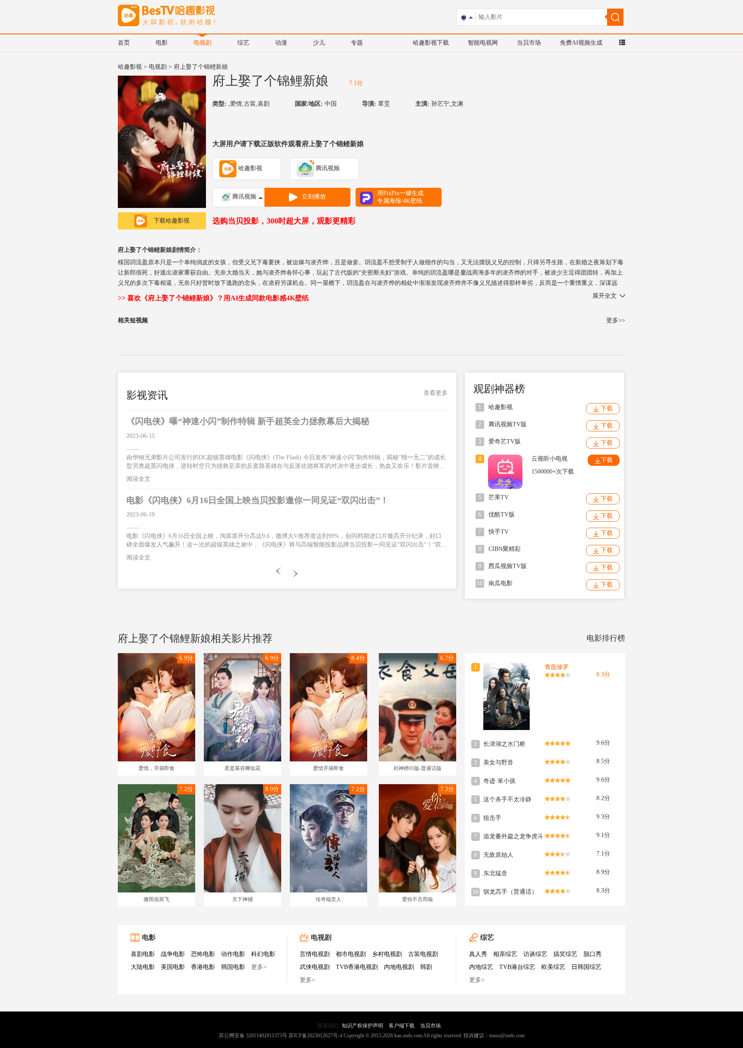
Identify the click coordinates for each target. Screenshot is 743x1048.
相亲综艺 (505, 954)
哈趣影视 (130, 67)
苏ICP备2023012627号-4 (315, 1036)
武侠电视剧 (315, 967)
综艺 (243, 43)
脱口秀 (592, 954)
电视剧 (202, 43)
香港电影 (203, 967)
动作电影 (233, 954)
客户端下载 (401, 1026)
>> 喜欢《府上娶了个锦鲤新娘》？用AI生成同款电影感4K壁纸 (213, 298)
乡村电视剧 (387, 954)
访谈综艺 (535, 954)
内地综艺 (481, 967)
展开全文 (605, 296)
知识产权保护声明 (362, 1026)
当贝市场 (529, 43)
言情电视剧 (315, 954)
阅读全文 (138, 479)
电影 (162, 43)
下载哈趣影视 (172, 220)
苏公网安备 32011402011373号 (253, 1036)
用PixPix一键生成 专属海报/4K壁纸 (400, 197)
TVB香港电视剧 (357, 967)
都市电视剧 (351, 954)
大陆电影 (143, 967)
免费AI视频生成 (581, 43)
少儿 (319, 43)
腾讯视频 (327, 168)
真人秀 (478, 954)
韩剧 (426, 967)
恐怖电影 (203, 954)
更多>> (615, 320)
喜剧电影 (143, 954)
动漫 (281, 43)
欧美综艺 (553, 967)
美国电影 (173, 967)
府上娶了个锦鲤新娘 (270, 80)
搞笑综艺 (565, 954)
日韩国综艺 (586, 967)
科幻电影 (263, 954)
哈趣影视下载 (431, 43)
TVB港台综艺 (517, 967)
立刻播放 (314, 196)
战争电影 (173, 954)
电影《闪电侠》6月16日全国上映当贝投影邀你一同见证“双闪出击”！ (257, 500)
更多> (259, 967)
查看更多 (436, 393)
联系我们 (328, 1026)
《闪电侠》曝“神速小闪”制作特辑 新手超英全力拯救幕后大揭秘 (247, 421)
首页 (124, 43)
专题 (357, 43)
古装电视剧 (423, 954)
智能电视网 (483, 43)
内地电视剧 (399, 967)
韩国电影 (233, 967)
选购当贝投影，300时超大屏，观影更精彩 (284, 221)
